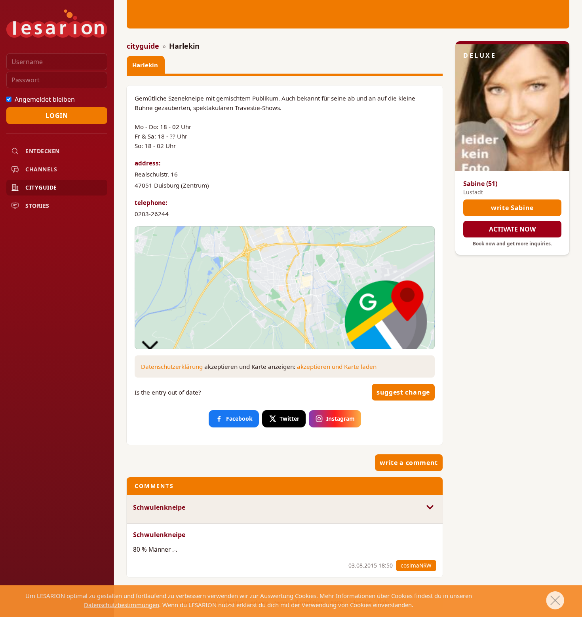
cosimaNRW (416, 565)
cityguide (143, 46)
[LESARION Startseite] (56, 23)
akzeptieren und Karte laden (337, 366)
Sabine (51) (480, 183)
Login (57, 115)
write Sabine (512, 207)
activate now (512, 229)
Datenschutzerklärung (172, 366)
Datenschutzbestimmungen (121, 605)
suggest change (403, 392)
